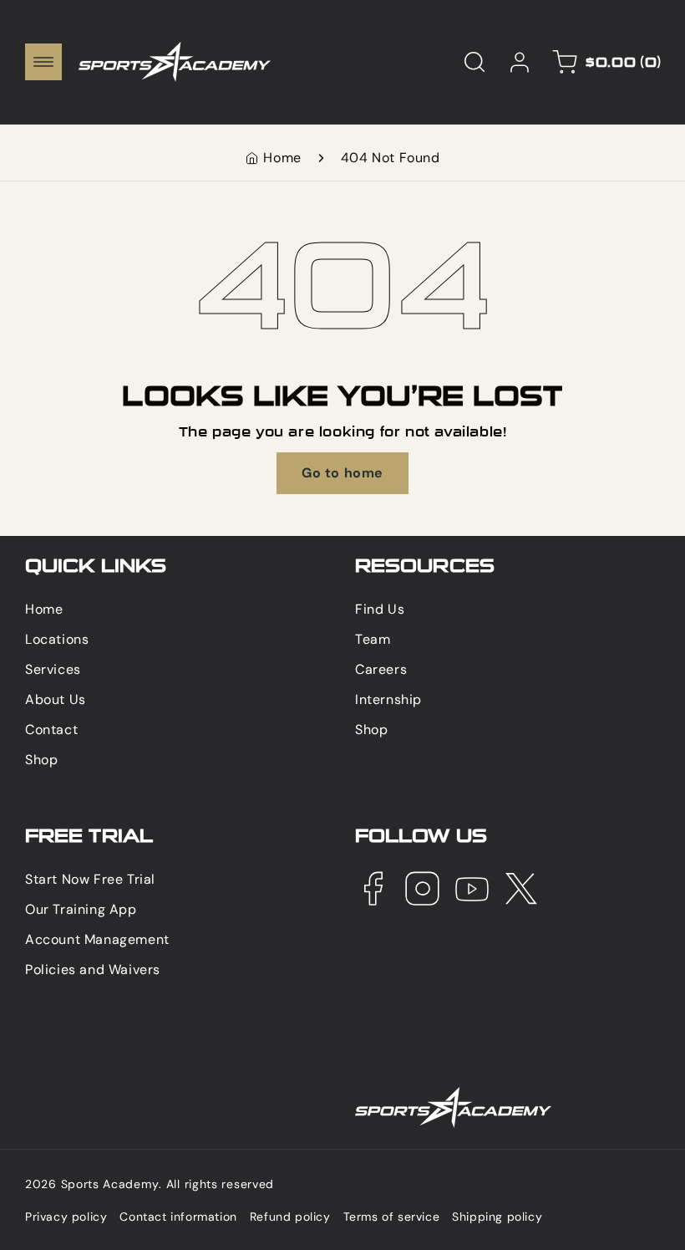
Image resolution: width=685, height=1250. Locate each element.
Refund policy (290, 1216)
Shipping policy (497, 1216)
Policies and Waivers (92, 969)
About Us (55, 699)
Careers (381, 669)
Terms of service (391, 1216)
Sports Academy (110, 1183)
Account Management (97, 939)
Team (372, 639)
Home (282, 157)
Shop (41, 759)
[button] (43, 61)
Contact (51, 729)
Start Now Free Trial (90, 879)
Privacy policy (66, 1216)
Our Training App (81, 909)
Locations (57, 639)
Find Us (379, 609)
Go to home (342, 473)
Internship (388, 699)
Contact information (177, 1216)
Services (53, 669)
